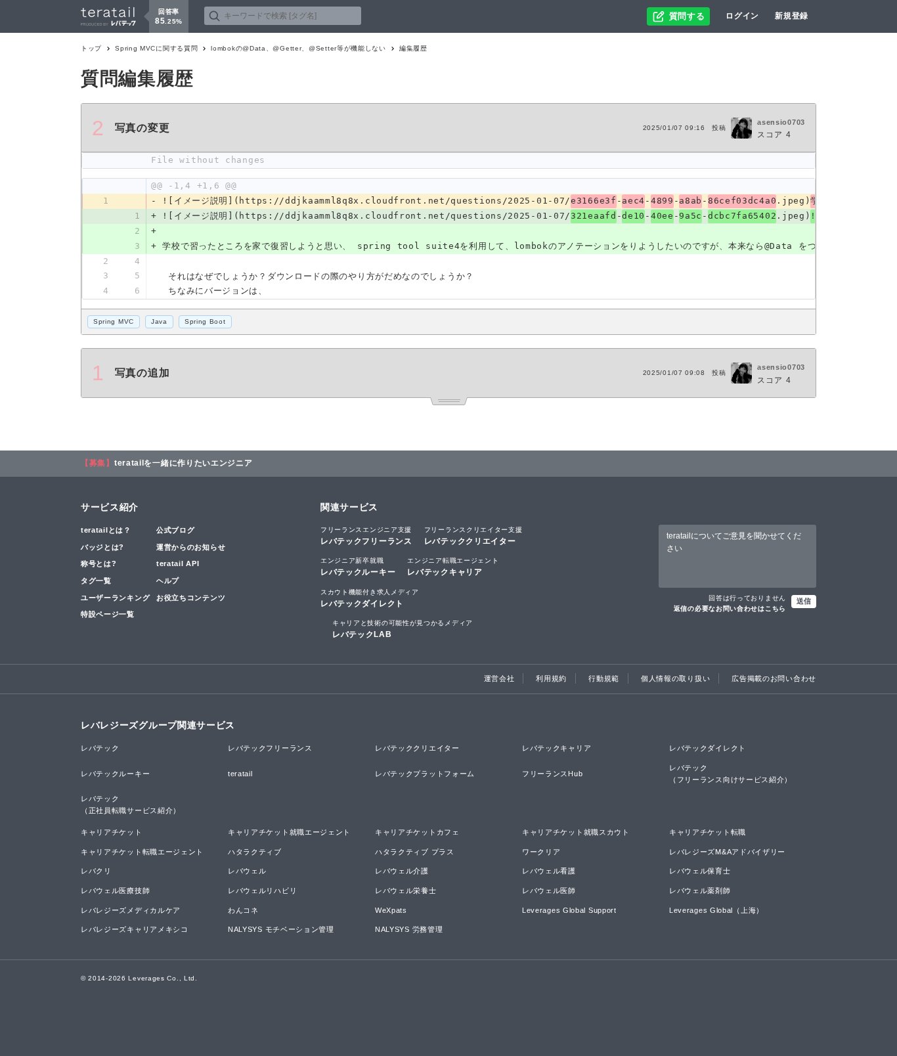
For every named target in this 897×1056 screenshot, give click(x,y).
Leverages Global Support (569, 910)
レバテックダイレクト (369, 598)
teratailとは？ (106, 530)
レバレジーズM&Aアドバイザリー (727, 852)
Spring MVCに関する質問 (156, 48)
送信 (804, 601)
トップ (91, 48)
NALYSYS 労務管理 (409, 929)
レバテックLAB (402, 629)
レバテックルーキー (357, 567)
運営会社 (499, 678)
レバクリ (96, 871)
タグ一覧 (96, 580)
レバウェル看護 (549, 871)
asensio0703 (781, 122)
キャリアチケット (111, 832)
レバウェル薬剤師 (700, 890)
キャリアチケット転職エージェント (142, 852)
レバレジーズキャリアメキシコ (134, 929)
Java (159, 321)
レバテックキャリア (452, 567)
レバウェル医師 (549, 890)
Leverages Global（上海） (716, 910)
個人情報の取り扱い (675, 678)
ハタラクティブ (255, 852)
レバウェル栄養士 (406, 890)
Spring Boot (205, 321)
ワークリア (541, 852)
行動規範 (603, 678)
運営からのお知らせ (190, 547)
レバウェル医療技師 (115, 890)
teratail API (177, 563)
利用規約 (551, 678)
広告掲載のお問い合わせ (774, 678)
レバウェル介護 (402, 871)
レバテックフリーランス (366, 536)
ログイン (742, 15)
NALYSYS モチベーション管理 (281, 929)
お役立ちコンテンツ (190, 598)
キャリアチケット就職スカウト (576, 832)
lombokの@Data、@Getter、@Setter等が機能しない (298, 48)
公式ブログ (175, 530)
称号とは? (99, 563)
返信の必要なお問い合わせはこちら (730, 608)
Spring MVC (113, 321)
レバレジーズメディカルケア (131, 910)
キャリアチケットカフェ (417, 832)
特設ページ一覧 (108, 614)
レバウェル (247, 871)
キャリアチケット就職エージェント (289, 832)
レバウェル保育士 (700, 871)
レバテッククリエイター (473, 536)
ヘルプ (167, 580)
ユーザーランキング (115, 598)
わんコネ (243, 910)
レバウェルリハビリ (262, 890)
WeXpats (391, 910)
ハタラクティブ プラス (414, 852)
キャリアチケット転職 (707, 832)
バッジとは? (102, 547)
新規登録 (791, 15)
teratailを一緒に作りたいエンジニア (183, 463)
